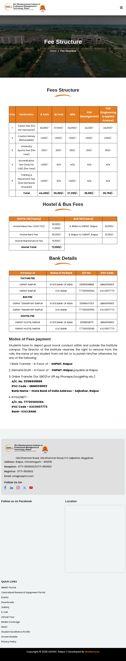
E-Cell (4, 612)
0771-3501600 (26, 466)
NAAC (4, 626)
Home (53, 51)
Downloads (7, 602)
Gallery (5, 607)
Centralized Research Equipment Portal (23, 592)
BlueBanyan (92, 651)
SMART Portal (8, 587)
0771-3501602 (25, 471)
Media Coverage (10, 621)
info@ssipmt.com (23, 476)
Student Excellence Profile (15, 631)
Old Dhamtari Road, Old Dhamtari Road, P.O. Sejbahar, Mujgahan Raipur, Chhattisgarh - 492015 (54, 460)
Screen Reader (9, 636)
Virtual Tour (7, 617)
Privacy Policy (8, 641)
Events (4, 597)
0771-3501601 (43, 466)
